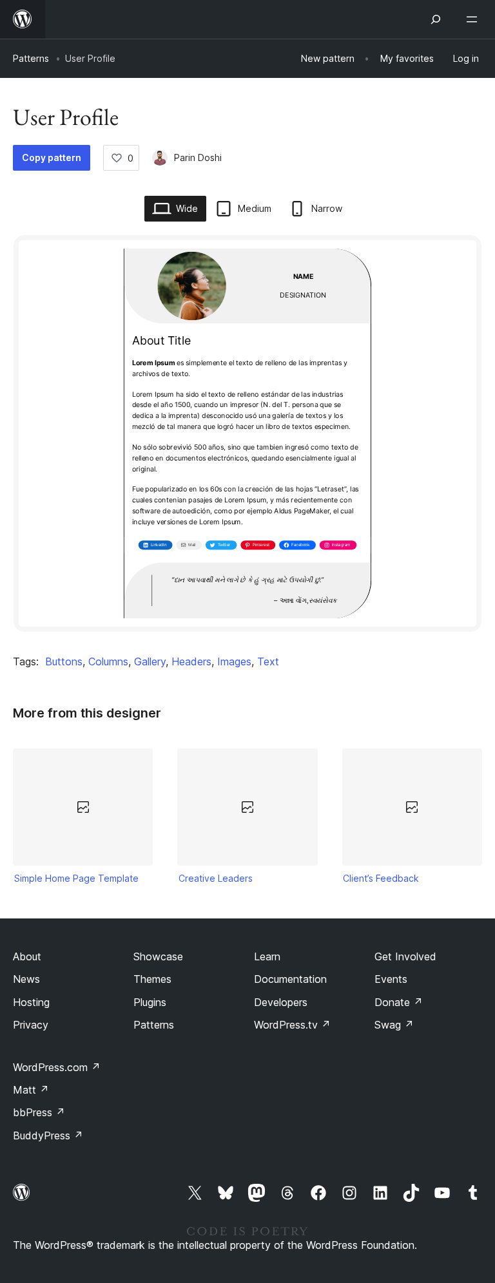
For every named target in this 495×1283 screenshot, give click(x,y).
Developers (280, 1002)
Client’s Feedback (381, 878)
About (27, 956)
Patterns (31, 58)
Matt (31, 1089)
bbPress (39, 1112)
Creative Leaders (216, 878)
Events (390, 979)
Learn (267, 956)
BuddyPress (48, 1135)
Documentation (290, 979)
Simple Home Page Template (76, 878)
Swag (394, 1024)
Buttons (63, 661)
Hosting (31, 1002)
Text (268, 661)
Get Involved (405, 956)
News (26, 979)
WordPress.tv (292, 1024)
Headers (191, 661)
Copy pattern (51, 157)
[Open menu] (474, 19)
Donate (398, 1002)
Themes (152, 979)
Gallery (150, 661)
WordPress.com (57, 1067)
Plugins (149, 1002)
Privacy (30, 1024)
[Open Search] (436, 19)
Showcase (158, 956)
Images (234, 661)
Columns (108, 661)
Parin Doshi (198, 157)
